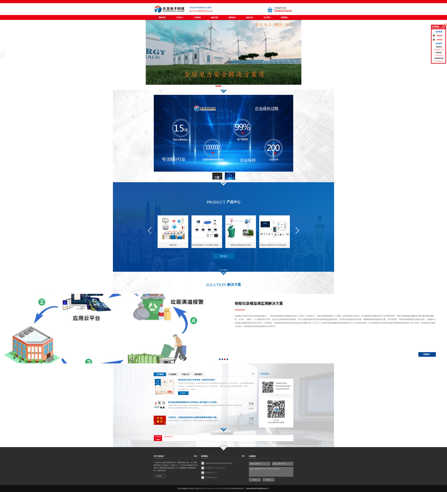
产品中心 (179, 17)
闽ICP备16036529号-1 (237, 488)
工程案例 (197, 17)
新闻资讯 (232, 17)
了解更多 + (183, 393)
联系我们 (284, 17)
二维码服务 (264, 374)
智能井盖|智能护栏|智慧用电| (255, 488)
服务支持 (249, 17)
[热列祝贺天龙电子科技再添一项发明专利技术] (164, 394)
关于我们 (267, 17)
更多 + (254, 374)
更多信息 (223, 256)
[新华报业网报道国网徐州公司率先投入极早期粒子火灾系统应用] (160, 409)
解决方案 (214, 17)
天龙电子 (184, 488)
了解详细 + (159, 476)
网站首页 (162, 17)
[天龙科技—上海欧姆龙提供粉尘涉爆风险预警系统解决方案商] (160, 424)
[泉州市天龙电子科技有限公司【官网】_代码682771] (170, 13)
